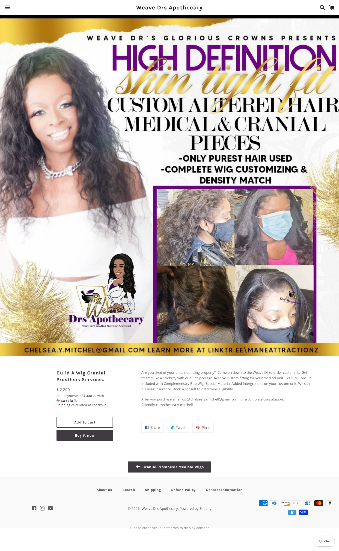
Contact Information (224, 490)
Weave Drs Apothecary (169, 7)
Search (128, 490)
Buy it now (85, 435)
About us (104, 490)
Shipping (63, 405)
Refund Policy (183, 490)
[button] (84, 398)
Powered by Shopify (195, 508)
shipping (153, 490)
